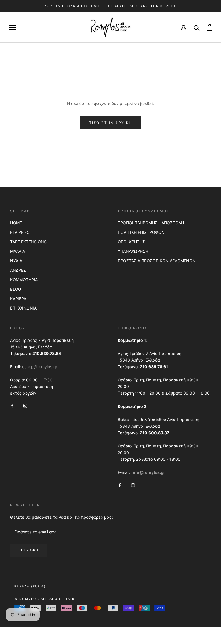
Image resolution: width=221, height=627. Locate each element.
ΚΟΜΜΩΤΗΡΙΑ (24, 279)
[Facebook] (12, 405)
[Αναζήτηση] (197, 27)
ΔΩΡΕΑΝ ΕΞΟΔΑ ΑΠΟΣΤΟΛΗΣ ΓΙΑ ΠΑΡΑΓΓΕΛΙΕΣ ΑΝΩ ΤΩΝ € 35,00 (110, 6)
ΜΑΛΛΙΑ (17, 251)
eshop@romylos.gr (39, 366)
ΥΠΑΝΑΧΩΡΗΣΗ (133, 251)
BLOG (15, 289)
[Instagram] (25, 405)
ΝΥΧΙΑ (16, 260)
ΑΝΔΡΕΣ (18, 270)
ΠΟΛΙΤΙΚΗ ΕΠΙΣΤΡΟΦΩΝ (141, 232)
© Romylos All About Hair (44, 599)
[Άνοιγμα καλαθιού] (209, 27)
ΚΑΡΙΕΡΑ (18, 298)
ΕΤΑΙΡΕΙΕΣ (19, 232)
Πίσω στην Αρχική (110, 123)
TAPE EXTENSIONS (28, 241)
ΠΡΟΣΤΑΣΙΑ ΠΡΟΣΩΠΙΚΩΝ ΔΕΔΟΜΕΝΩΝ (157, 260)
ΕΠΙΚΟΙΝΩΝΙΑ (23, 308)
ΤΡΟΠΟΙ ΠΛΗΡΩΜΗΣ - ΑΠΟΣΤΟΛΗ (151, 222)
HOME (16, 222)
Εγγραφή (28, 550)
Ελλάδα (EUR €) (30, 586)
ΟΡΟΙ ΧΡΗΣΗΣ (131, 241)
